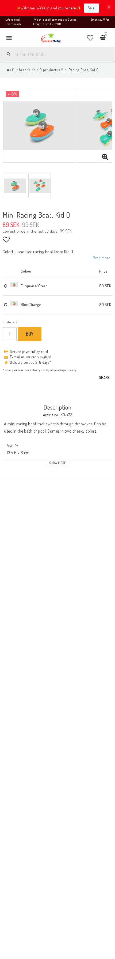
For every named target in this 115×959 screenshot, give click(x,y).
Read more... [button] (102, 257)
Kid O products (45, 70)
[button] (90, 38)
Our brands (21, 70)
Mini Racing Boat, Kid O (80, 70)
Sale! (91, 8)
